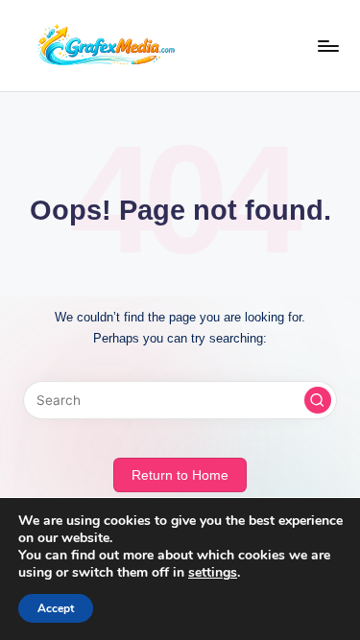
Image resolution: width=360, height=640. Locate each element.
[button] (317, 400)
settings (212, 572)
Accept (55, 608)
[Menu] (327, 45)
